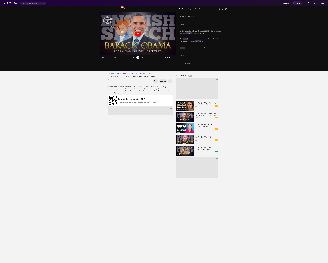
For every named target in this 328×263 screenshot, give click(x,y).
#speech (127, 73)
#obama (117, 73)
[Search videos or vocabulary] (44, 3)
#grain (132, 73)
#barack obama (146, 73)
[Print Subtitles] (223, 9)
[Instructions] (226, 9)
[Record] (225, 16)
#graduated (138, 73)
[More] (173, 57)
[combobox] (31, 3)
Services (286, 3)
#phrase (122, 73)
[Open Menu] (4, 3)
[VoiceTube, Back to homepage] (12, 3)
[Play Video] (138, 33)
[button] (219, 9)
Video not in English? (166, 57)
